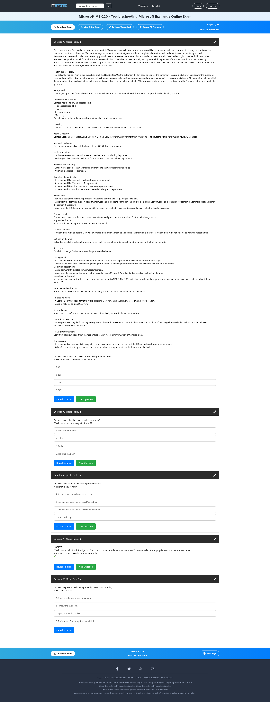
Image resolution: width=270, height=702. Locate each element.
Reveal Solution (64, 399)
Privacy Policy (135, 678)
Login (198, 6)
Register (212, 6)
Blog (100, 678)
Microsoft (86, 16)
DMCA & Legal (151, 678)
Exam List (156, 6)
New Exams (167, 678)
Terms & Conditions (115, 678)
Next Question (86, 399)
